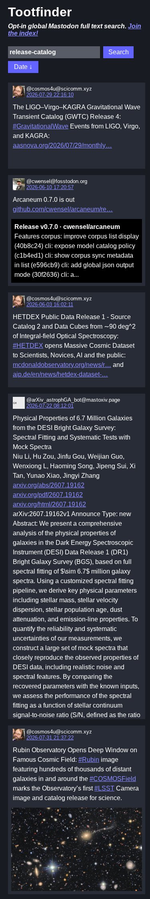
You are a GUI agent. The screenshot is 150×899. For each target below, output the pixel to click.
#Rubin (88, 759)
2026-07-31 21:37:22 (50, 738)
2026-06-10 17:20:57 (50, 187)
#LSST (104, 788)
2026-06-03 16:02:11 (49, 305)
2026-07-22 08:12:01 (50, 406)
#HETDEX (28, 345)
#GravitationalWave (40, 126)
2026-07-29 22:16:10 (50, 95)
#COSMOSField (113, 778)
